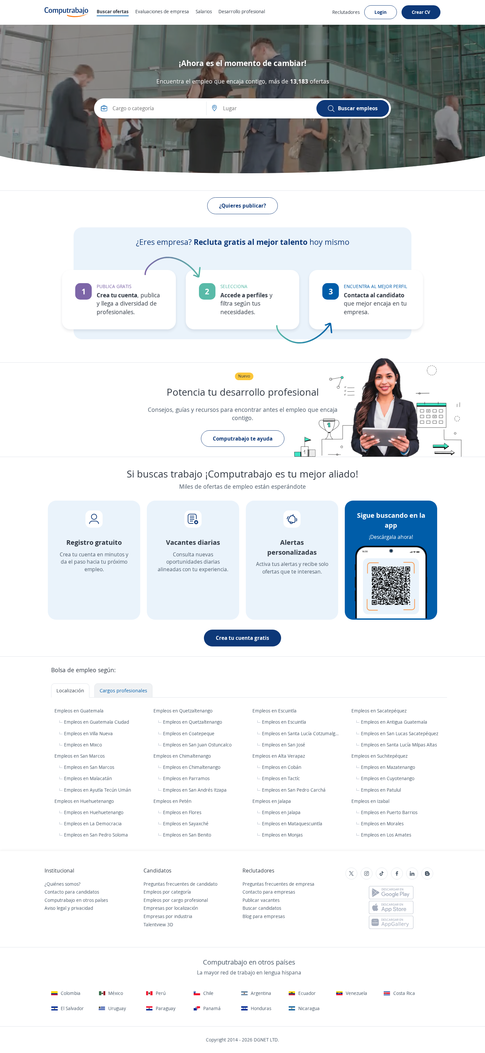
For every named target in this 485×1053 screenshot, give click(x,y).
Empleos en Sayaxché (186, 823)
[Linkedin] (412, 873)
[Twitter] (351, 873)
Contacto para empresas (268, 892)
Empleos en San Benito (187, 835)
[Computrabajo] (66, 12)
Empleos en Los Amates (386, 835)
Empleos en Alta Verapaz (279, 756)
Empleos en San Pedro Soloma (96, 835)
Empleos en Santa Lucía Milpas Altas (399, 744)
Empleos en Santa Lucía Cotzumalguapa (301, 733)
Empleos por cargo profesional (176, 900)
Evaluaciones (162, 11)
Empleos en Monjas (282, 835)
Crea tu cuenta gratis (242, 638)
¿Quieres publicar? (242, 205)
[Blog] (427, 873)
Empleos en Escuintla (275, 710)
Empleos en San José (283, 744)
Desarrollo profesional (241, 11)
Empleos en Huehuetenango (84, 801)
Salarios (204, 11)
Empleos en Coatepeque (188, 733)
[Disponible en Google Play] (391, 892)
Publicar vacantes (260, 900)
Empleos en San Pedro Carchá (294, 790)
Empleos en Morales (382, 823)
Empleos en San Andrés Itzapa (195, 790)
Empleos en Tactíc (281, 778)
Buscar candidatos (261, 908)
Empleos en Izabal (371, 801)
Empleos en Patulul (381, 790)
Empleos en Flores (182, 812)
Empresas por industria (168, 916)
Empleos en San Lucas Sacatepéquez (399, 733)
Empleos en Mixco (83, 744)
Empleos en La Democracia (93, 823)
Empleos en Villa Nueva (88, 733)
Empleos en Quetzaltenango (183, 710)
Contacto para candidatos (72, 892)
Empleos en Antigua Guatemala (394, 722)
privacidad (82, 908)
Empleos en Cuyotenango (387, 778)
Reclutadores (346, 12)
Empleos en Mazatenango (388, 767)
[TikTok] (381, 873)
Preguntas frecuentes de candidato (180, 884)
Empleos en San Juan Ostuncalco (197, 744)
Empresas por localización (171, 908)
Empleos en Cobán (281, 767)
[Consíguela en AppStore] (391, 907)
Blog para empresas (263, 916)
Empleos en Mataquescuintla (292, 823)
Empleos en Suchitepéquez (380, 756)
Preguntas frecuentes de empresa (278, 884)
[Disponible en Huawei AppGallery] (391, 922)
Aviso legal (55, 908)
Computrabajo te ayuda (243, 438)
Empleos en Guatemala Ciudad (96, 722)
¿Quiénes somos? (63, 884)
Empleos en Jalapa (272, 801)
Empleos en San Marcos (80, 756)
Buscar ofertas (113, 11)
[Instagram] (366, 873)
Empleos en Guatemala (79, 710)
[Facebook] (397, 873)
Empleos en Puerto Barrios (389, 812)
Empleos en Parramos (186, 778)
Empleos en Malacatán (88, 778)
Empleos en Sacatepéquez (379, 710)
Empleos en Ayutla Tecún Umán (97, 790)
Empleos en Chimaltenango (182, 756)
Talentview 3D (158, 924)
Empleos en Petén (173, 801)
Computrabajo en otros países (76, 900)
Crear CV (421, 12)
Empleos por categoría (167, 892)
